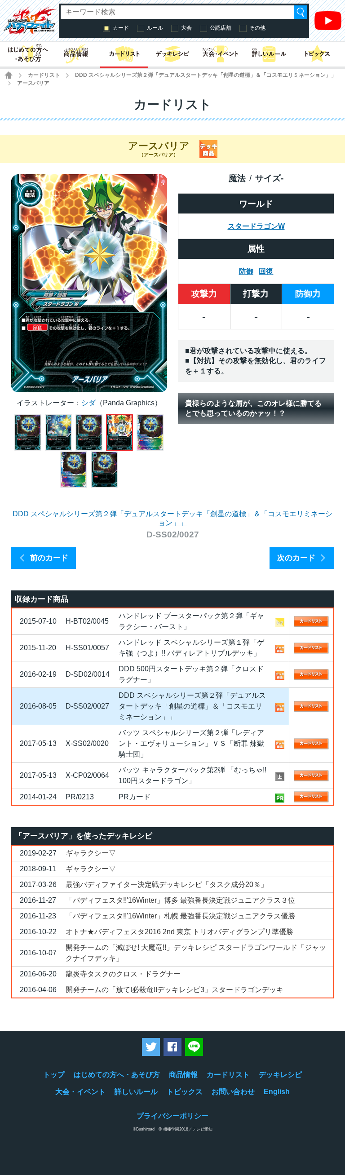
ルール (155, 28)
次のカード (296, 558)
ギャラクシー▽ (91, 853)
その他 (257, 28)
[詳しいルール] (269, 54)
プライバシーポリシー (172, 1116)
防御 (246, 271)
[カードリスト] (124, 54)
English (277, 1091)
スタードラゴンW (256, 226)
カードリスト (44, 75)
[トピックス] (317, 54)
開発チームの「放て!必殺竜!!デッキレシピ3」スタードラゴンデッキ (174, 989)
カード (121, 28)
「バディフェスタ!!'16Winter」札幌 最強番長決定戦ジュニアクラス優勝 (180, 916)
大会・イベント (80, 1091)
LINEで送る (194, 1047)
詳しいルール (136, 1091)
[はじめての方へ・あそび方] (28, 54)
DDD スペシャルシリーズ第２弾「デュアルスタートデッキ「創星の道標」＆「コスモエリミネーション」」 (205, 75)
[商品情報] (76, 54)
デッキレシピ (280, 1074)
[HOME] (8, 75)
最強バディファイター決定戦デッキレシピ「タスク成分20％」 (167, 884)
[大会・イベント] (221, 54)
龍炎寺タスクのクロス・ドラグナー (123, 974)
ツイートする (151, 1047)
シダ (88, 403)
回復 (266, 271)
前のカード (49, 558)
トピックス (185, 1091)
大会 (186, 28)
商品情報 (183, 1074)
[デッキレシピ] (172, 54)
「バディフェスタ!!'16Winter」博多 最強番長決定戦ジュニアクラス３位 (180, 900)
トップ (54, 1074)
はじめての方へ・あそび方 (117, 1074)
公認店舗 (220, 28)
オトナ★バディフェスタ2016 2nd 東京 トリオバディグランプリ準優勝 (179, 932)
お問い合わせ (233, 1091)
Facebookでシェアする (172, 1047)
